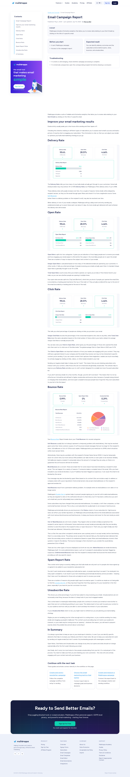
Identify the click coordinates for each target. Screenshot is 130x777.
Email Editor (63, 758)
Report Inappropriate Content (105, 759)
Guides (67, 3)
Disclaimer (102, 755)
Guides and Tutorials (53, 12)
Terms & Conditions (105, 753)
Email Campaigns (65, 753)
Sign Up (107, 3)
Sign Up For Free (65, 724)
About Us (82, 744)
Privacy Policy (103, 750)
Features (58, 3)
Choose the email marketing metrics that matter (82, 675)
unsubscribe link (60, 583)
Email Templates (65, 755)
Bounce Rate (55, 439)
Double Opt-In (60, 494)
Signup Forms (64, 747)
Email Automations (66, 761)
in (22, 753)
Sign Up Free (19, 86)
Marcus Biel (87, 22)
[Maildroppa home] (19, 3)
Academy (75, 3)
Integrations (64, 763)
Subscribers (63, 750)
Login (115, 3)
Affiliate (89, 3)
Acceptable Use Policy (86, 750)
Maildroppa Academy (105, 744)
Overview (63, 744)
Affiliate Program (46, 750)
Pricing (82, 3)
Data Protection (84, 747)
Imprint (82, 753)
